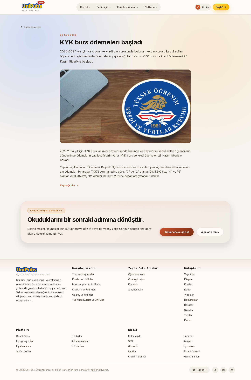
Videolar (189, 294)
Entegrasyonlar (24, 341)
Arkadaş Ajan (135, 289)
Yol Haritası (78, 346)
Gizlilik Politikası (137, 356)
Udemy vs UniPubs (82, 294)
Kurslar (188, 284)
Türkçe (201, 369)
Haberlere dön (32, 27)
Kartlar (187, 320)
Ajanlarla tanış (210, 231)
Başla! (219, 7)
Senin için (104, 7)
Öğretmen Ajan (136, 274)
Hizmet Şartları (192, 356)
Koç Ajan (133, 284)
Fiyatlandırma (23, 346)
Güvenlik (133, 346)
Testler (188, 315)
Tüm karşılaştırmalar (83, 274)
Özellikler (77, 336)
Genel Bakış (23, 336)
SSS (130, 341)
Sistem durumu (192, 351)
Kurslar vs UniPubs (82, 279)
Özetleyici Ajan (136, 279)
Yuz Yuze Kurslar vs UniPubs (88, 299)
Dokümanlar (191, 299)
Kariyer (188, 341)
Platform (150, 7)
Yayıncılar (189, 274)
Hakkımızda (134, 336)
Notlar (187, 289)
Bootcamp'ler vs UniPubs (86, 284)
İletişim (132, 351)
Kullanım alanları (80, 341)
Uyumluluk (189, 346)
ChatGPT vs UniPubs (83, 289)
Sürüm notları (23, 351)
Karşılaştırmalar (127, 7)
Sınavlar (188, 310)
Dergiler (188, 304)
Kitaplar (188, 279)
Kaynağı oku (67, 185)
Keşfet (85, 7)
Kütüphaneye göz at (176, 231)
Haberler (188, 336)
